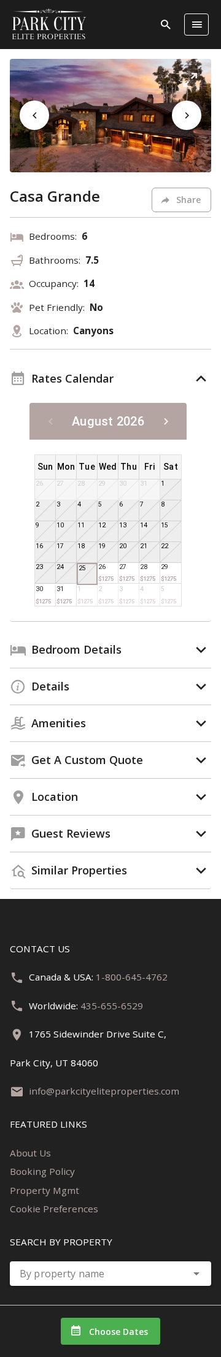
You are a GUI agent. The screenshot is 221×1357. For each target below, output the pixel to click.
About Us (30, 1153)
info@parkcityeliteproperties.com (104, 1091)
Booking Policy (42, 1171)
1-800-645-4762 (132, 977)
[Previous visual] (34, 115)
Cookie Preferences (54, 1208)
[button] (189, 80)
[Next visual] (186, 115)
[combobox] (110, 1273)
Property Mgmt (44, 1190)
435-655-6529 (111, 1006)
